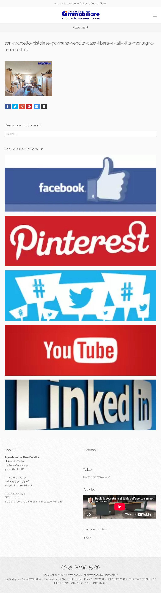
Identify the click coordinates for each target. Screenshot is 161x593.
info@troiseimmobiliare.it (19, 485)
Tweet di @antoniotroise (96, 477)
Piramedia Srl (111, 574)
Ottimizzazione (91, 574)
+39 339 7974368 (19, 481)
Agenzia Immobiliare (94, 529)
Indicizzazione (72, 574)
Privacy (87, 537)
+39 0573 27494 (17, 477)
